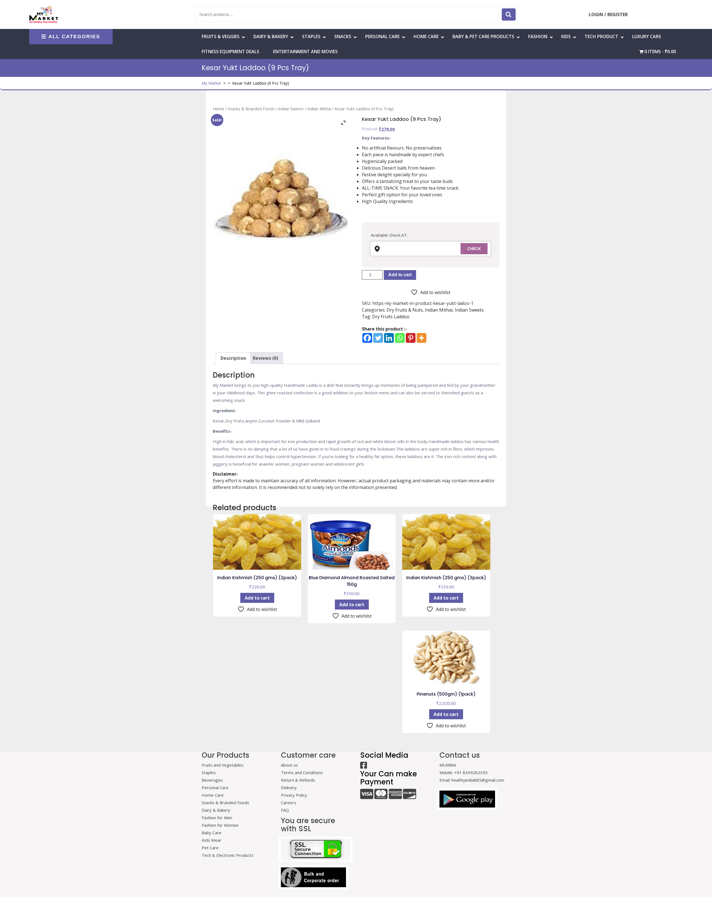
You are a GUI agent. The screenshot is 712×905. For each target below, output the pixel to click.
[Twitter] (378, 338)
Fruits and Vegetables (223, 765)
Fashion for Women (220, 825)
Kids (566, 36)
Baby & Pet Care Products (483, 36)
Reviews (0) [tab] (265, 358)
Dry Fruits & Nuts (405, 310)
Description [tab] (233, 358)
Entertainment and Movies (305, 51)
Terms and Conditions (302, 772)
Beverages (212, 780)
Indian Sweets (291, 108)
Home (218, 108)
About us (289, 765)
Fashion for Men (217, 817)
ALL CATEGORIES (74, 36)
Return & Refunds (298, 780)
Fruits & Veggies (220, 36)
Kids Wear (211, 840)
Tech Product (601, 36)
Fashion (537, 36)
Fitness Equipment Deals (230, 51)
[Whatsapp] (400, 338)
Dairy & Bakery (270, 36)
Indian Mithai (319, 108)
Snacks (342, 36)
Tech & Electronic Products (228, 855)
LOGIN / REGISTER (608, 14)
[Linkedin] (389, 338)
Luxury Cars (646, 36)
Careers (288, 802)
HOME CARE (426, 36)
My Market (211, 83)
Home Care (213, 795)
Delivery (289, 787)
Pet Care (210, 847)
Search (509, 14)
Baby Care (211, 832)
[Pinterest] (411, 338)
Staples (311, 36)
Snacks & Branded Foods (251, 108)
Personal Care (382, 36)
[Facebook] (367, 338)
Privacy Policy (294, 795)
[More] (421, 338)
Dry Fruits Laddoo (390, 317)
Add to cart (400, 274)
